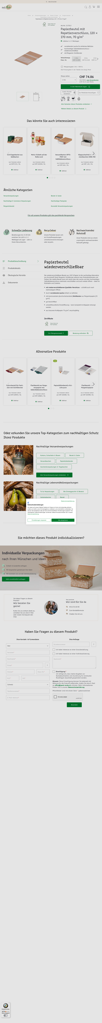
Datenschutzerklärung (67, 501)
